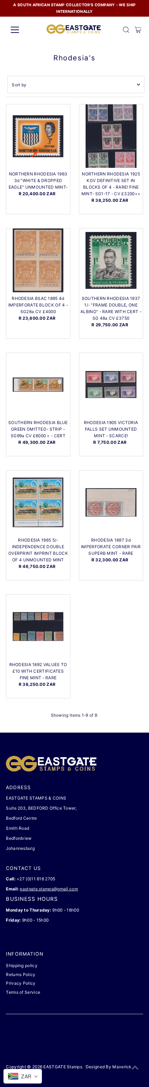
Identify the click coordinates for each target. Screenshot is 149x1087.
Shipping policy (21, 965)
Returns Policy (20, 974)
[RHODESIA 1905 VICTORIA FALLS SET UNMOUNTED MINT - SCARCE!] (111, 384)
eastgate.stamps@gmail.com (49, 888)
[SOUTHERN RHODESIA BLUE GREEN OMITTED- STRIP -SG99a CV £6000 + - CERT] (38, 384)
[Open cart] (138, 30)
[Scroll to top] (135, 1068)
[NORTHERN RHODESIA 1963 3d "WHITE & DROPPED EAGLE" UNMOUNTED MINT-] (38, 136)
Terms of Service (23, 992)
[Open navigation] (22, 29)
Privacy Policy (20, 983)
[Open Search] (126, 30)
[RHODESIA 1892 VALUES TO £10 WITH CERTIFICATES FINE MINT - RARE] (38, 626)
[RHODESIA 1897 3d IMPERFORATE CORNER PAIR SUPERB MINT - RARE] (111, 502)
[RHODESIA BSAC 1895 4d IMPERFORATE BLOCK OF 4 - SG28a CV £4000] (38, 260)
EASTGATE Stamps (62, 1066)
